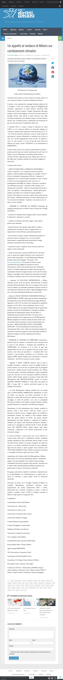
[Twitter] (52, 678)
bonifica (35, 580)
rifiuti (27, 587)
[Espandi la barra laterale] (3, 38)
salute (41, 587)
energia (19, 583)
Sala (37, 587)
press (9, 587)
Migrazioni (11, 2)
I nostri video (5, 6)
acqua (12, 580)
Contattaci (13, 6)
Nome (11, 640)
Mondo (3, 2)
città (39, 580)
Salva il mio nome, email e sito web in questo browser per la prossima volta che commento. (29, 653)
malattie (18, 585)
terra (13, 590)
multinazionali (37, 585)
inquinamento (48, 583)
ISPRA (53, 583)
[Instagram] (55, 678)
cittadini (43, 580)
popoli (52, 585)
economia (14, 583)
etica (23, 583)
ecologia (9, 583)
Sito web (11, 646)
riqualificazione (32, 587)
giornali (35, 583)
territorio (17, 590)
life (14, 585)
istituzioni (10, 585)
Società (27, 2)
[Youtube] (58, 678)
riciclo (23, 587)
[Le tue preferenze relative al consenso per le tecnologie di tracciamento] (60, 677)
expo (27, 583)
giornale (30, 583)
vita (25, 590)
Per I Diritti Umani (13, 55)
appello (24, 580)
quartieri (18, 587)
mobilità (27, 585)
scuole (45, 587)
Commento (11, 629)
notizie (43, 585)
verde (22, 590)
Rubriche (19, 2)
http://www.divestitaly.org (14, 262)
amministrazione (18, 580)
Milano (22, 585)
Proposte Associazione (53, 2)
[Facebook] (49, 678)
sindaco (49, 587)
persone (47, 585)
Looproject (3, 679)
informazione (41, 583)
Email (34, 640)
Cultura (41, 2)
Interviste (34, 2)
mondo (31, 585)
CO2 (51, 580)
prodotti (13, 587)
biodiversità (29, 580)
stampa (9, 590)
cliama (47, 580)
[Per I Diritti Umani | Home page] (18, 13)
